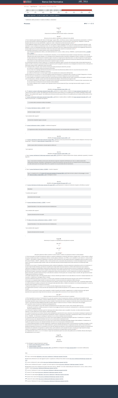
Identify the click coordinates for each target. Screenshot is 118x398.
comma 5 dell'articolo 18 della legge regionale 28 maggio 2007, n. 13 (43, 185)
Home (27, 6)
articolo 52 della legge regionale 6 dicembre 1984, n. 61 (41, 347)
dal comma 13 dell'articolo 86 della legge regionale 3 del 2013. (51, 376)
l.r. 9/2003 (32, 53)
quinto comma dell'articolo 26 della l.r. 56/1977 (39, 344)
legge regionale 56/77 (71, 347)
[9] (61, 252)
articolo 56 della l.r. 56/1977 (35, 346)
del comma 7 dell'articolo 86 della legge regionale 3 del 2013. (45, 368)
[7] (60, 243)
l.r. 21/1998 (87, 51)
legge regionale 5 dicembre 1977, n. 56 (82, 91)
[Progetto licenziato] (91, 23)
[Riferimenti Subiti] (88, 23)
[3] (74, 42)
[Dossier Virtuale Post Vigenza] (86, 23)
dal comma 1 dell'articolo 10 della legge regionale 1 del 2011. (50, 372)
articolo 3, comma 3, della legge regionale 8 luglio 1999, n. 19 (42, 91)
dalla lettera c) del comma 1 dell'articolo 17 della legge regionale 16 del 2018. (52, 356)
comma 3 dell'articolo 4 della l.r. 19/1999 (36, 108)
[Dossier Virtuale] (84, 23)
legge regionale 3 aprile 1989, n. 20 (62, 153)
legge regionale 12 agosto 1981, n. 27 (45, 141)
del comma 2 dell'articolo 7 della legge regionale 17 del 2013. (71, 364)
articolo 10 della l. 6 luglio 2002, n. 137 (38, 174)
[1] (60, 27)
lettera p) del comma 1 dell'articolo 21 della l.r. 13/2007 (40, 220)
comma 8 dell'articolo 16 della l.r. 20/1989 (39, 169)
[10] (60, 294)
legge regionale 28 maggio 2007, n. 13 (62, 183)
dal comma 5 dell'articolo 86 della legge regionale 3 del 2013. (56, 362)
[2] (60, 36)
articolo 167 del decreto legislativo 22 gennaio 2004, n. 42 (53, 173)
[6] (32, 95)
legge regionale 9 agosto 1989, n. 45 (62, 137)
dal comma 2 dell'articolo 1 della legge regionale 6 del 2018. (55, 370)
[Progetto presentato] (93, 23)
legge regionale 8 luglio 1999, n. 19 (62, 89)
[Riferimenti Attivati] (87, 23)
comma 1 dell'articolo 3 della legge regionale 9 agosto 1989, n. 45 (42, 139)
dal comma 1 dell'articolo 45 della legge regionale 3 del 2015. (56, 381)
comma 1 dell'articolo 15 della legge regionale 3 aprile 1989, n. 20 (44, 155)
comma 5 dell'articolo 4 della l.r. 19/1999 (36, 125)
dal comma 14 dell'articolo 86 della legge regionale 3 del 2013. (51, 378)
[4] (75, 48)
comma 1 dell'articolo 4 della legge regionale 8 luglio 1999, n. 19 (41, 97)
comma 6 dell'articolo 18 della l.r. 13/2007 (37, 202)
